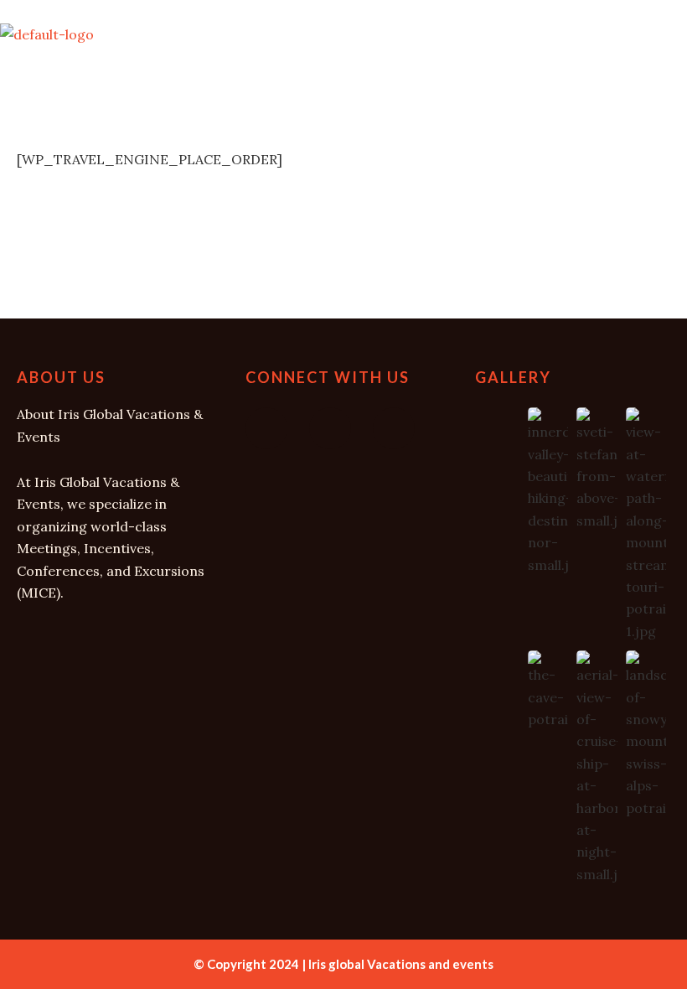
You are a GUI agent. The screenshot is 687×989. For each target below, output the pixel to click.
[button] (343, 83)
